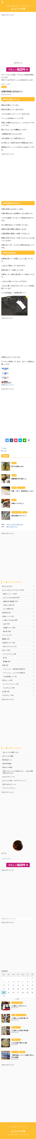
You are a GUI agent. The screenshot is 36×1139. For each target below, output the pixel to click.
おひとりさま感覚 (7, 756)
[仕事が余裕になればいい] (20, 440)
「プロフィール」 (6, 858)
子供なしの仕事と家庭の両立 (14, 524)
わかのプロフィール (8, 777)
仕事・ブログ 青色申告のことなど (22, 491)
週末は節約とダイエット (19, 516)
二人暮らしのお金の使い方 (19, 1018)
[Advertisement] (18, 40)
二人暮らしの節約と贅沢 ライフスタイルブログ (18, 1134)
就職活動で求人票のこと (19, 479)
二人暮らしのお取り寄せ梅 (19, 1030)
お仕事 (4, 448)
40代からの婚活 (7, 767)
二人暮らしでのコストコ (19, 1006)
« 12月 (17, 999)
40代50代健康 (6, 763)
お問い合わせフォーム (9, 784)
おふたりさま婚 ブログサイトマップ (14, 780)
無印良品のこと (7, 760)
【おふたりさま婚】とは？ (10, 752)
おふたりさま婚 (18, 9)
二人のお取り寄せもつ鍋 (19, 1043)
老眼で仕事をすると (12, 527)
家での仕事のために (17, 466)
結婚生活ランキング (7, 384)
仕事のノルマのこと (17, 503)
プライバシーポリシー (9, 788)
